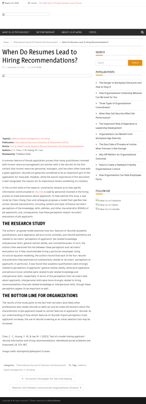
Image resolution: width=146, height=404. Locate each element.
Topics (92, 32)
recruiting (45, 138)
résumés (39, 191)
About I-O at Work (72, 32)
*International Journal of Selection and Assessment (41, 365)
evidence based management (25, 138)
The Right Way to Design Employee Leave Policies (60, 3)
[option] (61, 3)
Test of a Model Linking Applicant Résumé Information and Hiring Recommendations (47, 146)
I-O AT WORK (36, 67)
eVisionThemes (53, 400)
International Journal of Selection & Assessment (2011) (42, 142)
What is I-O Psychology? (15, 32)
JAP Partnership (45, 32)
